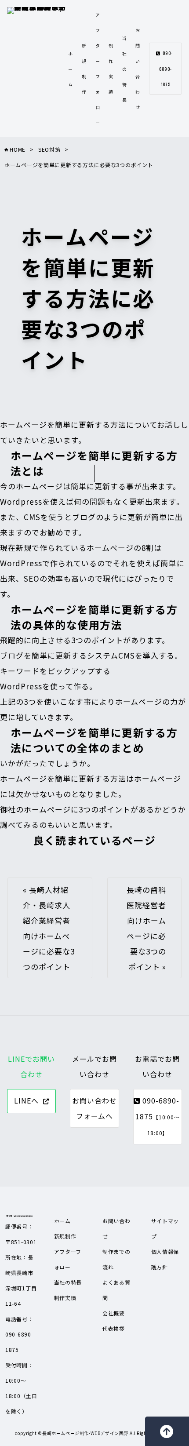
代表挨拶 (113, 1328)
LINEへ (26, 1100)
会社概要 (113, 1313)
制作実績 (65, 1297)
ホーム (70, 68)
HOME (16, 149)
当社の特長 (124, 69)
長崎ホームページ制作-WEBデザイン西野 (85, 1433)
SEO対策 (49, 149)
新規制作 (65, 1236)
